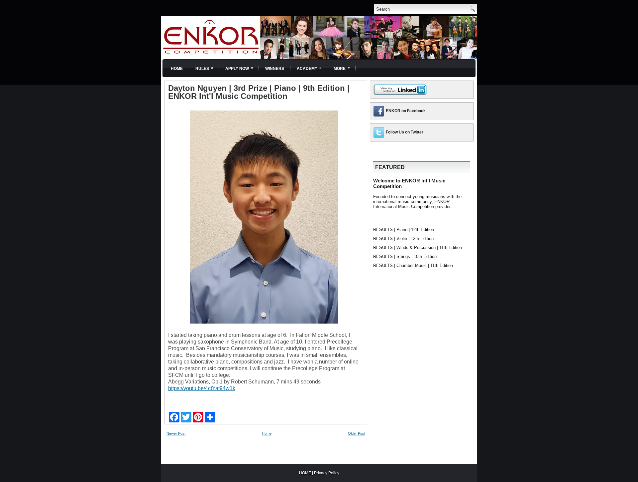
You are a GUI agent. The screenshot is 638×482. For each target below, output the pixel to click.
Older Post (356, 433)
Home (177, 68)
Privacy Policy (326, 473)
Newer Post (175, 433)
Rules (204, 68)
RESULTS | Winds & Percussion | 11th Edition (417, 247)
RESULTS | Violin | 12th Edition (403, 238)
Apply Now (239, 68)
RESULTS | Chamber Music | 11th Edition (413, 265)
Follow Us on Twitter (404, 132)
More (342, 68)
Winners (274, 68)
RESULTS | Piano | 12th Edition (403, 229)
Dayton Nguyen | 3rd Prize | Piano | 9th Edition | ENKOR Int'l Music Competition (259, 92)
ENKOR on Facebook (406, 111)
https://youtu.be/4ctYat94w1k (201, 388)
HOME (305, 473)
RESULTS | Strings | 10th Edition (405, 256)
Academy (309, 68)
